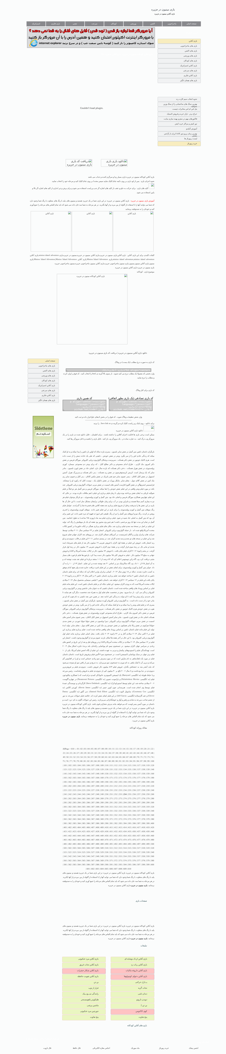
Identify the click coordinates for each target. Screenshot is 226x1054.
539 (148, 852)
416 (134, 827)
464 (79, 840)
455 (129, 836)
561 (65, 861)
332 (115, 811)
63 (113, 757)
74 (152, 757)
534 (125, 852)
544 (79, 856)
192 (115, 782)
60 (103, 757)
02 (82, 749)
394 (125, 823)
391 (111, 823)
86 (103, 761)
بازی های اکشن (191, 51)
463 (74, 840)
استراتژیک (36, 24)
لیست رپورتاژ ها (190, 138)
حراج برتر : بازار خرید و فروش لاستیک (182, 114)
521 (65, 852)
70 (138, 757)
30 (89, 753)
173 (120, 778)
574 (125, 861)
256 (134, 794)
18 (138, 749)
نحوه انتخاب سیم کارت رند (186, 99)
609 (125, 869)
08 (103, 749)
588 (97, 865)
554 (125, 856)
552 (115, 856)
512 (115, 848)
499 (148, 844)
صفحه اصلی (191, 24)
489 (102, 844)
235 (129, 790)
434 (125, 831)
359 (148, 815)
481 (65, 844)
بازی (153, 452)
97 (141, 761)
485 (83, 844)
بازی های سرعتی (190, 70)
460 (152, 836)
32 (96, 753)
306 (88, 807)
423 (74, 831)
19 (142, 749)
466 (88, 840)
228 (97, 790)
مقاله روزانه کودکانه (138, 728)
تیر (85, 514)
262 (70, 799)
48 (152, 753)
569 (102, 861)
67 (127, 757)
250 (106, 794)
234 (125, 790)
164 (79, 778)
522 (70, 852)
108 (97, 765)
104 (79, 765)
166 (88, 778)
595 (129, 865)
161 (65, 778)
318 (143, 807)
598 (143, 865)
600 (152, 865)
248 (97, 794)
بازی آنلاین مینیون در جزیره (164, 14)
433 (120, 831)
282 (70, 803)
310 (106, 807)
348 (97, 815)
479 (148, 840)
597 (138, 865)
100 (152, 761)
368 (97, 819)
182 (70, 782)
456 (134, 836)
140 (152, 769)
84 (95, 761)
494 (125, 844)
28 (82, 753)
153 (120, 774)
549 (102, 856)
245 (83, 794)
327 (92, 811)
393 (120, 823)
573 (120, 861)
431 (111, 831)
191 (111, 782)
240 (152, 790)
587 (92, 865)
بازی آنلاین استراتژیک (188, 65)
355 (129, 815)
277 (138, 799)
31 (92, 753)
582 (70, 865)
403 (74, 827)
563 (74, 861)
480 (152, 840)
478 (143, 840)
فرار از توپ (93, 988)
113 (120, 765)
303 (74, 807)
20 (145, 749)
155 (129, 774)
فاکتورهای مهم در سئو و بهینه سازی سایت (180, 119)
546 (88, 856)
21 (149, 749)
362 (70, 819)
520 (152, 848)
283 (74, 803)
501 (65, 848)
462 (70, 840)
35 (106, 753)
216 (134, 786)
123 (74, 769)
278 (143, 799)
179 (148, 778)
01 (78, 749)
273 (120, 799)
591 (111, 865)
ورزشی (133, 24)
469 (102, 840)
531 (111, 852)
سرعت (94, 24)
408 (97, 827)
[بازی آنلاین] (133, 251)
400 (152, 823)
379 (148, 819)
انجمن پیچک (193, 1048)
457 (138, 836)
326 (88, 811)
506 (88, 848)
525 (83, 852)
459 (148, 836)
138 (143, 769)
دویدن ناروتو (141, 999)
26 (74, 753)
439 (148, 831)
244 (79, 794)
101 (65, 765)
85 (99, 761)
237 (138, 790)
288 (97, 803)
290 (106, 803)
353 (120, 815)
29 (85, 753)
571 (111, 861)
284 (79, 803)
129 (102, 769)
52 (74, 757)
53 (78, 757)
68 (131, 757)
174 (125, 778)
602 (92, 869)
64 (117, 757)
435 (129, 831)
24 (67, 753)
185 (83, 782)
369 (102, 819)
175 (129, 778)
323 (74, 811)
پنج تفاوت (143, 1017)
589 (102, 865)
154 (125, 774)
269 (102, 799)
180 (152, 778)
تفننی (75, 24)
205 (83, 786)
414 (125, 827)
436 (134, 831)
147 (92, 774)
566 (88, 861)
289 (102, 803)
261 (65, 799)
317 (138, 807)
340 (152, 811)
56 (89, 757)
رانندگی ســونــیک (90, 993)
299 (148, 803)
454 (125, 836)
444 (79, 836)
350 (106, 815)
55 (85, 757)
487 (92, 844)
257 (138, 794)
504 (79, 848)
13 (120, 749)
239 (148, 790)
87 (106, 761)
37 (113, 753)
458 (143, 836)
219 (148, 786)
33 (99, 753)
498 (143, 844)
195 (129, 782)
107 (92, 765)
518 (143, 848)
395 (129, 823)
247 (92, 794)
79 (78, 761)
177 (138, 778)
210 (106, 786)
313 (120, 807)
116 (134, 765)
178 (143, 778)
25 (71, 753)
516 (134, 848)
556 (134, 856)
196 (134, 782)
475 (129, 840)
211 (111, 786)
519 (148, 848)
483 (74, 844)
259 (148, 794)
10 (110, 749)
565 (83, 861)
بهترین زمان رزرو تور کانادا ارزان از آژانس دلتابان (180, 134)
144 (79, 774)
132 (115, 769)
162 (70, 778)
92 (124, 761)
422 (70, 831)
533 (120, 852)
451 (111, 836)
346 (88, 815)
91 (120, 761)
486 (88, 844)
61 (106, 757)
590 (106, 865)
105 (83, 765)
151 (111, 774)
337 (138, 811)
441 (65, 836)
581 (65, 865)
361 (65, 819)
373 (120, 819)
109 (102, 765)
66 (124, 757)
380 (152, 819)
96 (138, 761)
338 (143, 811)
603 (97, 869)
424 (79, 831)
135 (129, 769)
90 (117, 761)
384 (79, 823)
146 (88, 774)
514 (125, 848)
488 (97, 844)
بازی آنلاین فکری (190, 75)
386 (88, 823)
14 (124, 749)
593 (120, 865)
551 (111, 856)
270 (106, 799)
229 (102, 790)
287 (92, 803)
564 (79, 861)
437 (138, 831)
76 (67, 761)
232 (115, 790)
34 (103, 753)
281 (65, 803)
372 (115, 819)
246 (88, 794)
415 (129, 827)
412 (115, 827)
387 (92, 823)
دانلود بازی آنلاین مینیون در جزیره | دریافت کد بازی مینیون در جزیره (118, 353)
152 (115, 774)
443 (74, 836)
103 (74, 765)
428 (97, 831)
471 (111, 840)
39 (120, 753)
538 (143, 852)
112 (115, 765)
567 (92, 861)
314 (125, 807)
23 (64, 753)
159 (148, 774)
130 (106, 769)
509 (102, 848)
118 (143, 765)
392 (115, 823)
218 (143, 786)
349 (102, 815)
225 (83, 790)
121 (65, 769)
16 (131, 749)
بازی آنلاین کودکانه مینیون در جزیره (77, 704)
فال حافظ (77, 1048)
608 (120, 869)
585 (83, 865)
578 (143, 861)
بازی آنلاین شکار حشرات (88, 970)
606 (111, 869)
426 (88, 831)
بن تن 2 (144, 1005)
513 (120, 848)
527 (92, 852)
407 (92, 827)
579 (148, 861)
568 (97, 861)
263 (74, 799)
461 (65, 840)
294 (125, 803)
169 (102, 778)
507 (92, 848)
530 (106, 852)
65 (120, 757)
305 (83, 807)
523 (74, 852)
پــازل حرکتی (141, 982)
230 (106, 790)
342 (70, 815)
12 (117, 749)
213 (120, 786)
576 (134, 861)
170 (106, 778)
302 (70, 807)
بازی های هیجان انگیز (188, 80)
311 (111, 807)
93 (127, 761)
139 (148, 769)
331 (111, 811)
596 (134, 865)
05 (92, 749)
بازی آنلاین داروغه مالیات (136, 970)
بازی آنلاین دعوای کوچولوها (135, 976)
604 (102, 869)
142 (70, 774)
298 (143, 803)
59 (99, 757)
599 (148, 865)
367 (92, 819)
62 (110, 757)
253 (120, 794)
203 (74, 786)
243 (74, 794)
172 (115, 778)
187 (92, 782)
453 (120, 836)
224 (79, 790)
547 (92, 856)
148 (97, 774)
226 (88, 790)
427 (92, 831)
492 (115, 844)
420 (152, 827)
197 (138, 782)
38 (117, 753)
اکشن (152, 24)
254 (125, 794)
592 (115, 865)
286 (88, 803)
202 (70, 786)
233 (120, 790)
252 (115, 794)
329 (102, 811)
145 (83, 774)
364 (79, 819)
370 (106, 819)
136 (134, 769)
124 (79, 769)
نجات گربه (142, 988)
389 (102, 823)
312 (115, 807)
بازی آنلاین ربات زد (139, 964)
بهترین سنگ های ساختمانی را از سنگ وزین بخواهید (180, 105)
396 (134, 823)
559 (148, 856)
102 (70, 765)
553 (120, 856)
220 (152, 786)
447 (92, 836)
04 (89, 749)
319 (148, 807)
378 (143, 819)
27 (78, 753)
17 (134, 749)
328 (97, 811)
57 (92, 757)
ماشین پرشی (93, 1005)
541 (65, 856)
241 (65, 794)
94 (131, 761)
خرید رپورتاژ (192, 143)
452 (115, 836)
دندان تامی (142, 993)
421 (65, 831)
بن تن (96, 982)
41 (127, 753)
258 (143, 794)
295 (129, 803)
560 (152, 856)
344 (79, 815)
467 (92, 840)
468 (97, 840)
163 (74, 778)
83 (92, 761)
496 (134, 844)
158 (143, 774)
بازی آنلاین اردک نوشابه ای (135, 959)
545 (83, 856)
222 (70, 790)
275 (129, 799)
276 (134, 799)
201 (65, 786)
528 (97, 852)
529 (102, 852)
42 (131, 753)
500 (152, 844)
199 (148, 782)
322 (70, 811)
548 (97, 856)
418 (143, 827)
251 (111, 794)
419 (148, 827)
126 (88, 769)
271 (111, 799)
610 (129, 869)
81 (85, 761)
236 (134, 790)
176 (134, 778)
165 (83, 778)
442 (70, 836)
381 (65, 823)
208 (97, 786)
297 (138, 803)
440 (152, 831)
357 (138, 815)
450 (106, 836)
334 (125, 811)
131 (111, 769)
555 (129, 856)
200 (152, 782)
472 (115, 840)
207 (92, 786)
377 (138, 819)
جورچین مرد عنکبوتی (89, 1011)
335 (129, 811)
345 (83, 815)
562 (70, 861)
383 (74, 823)
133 (120, 769)
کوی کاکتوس (141, 1011)
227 (92, 790)
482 (70, 844)
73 (149, 757)
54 (82, 757)
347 (92, 815)
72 (145, 757)
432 (115, 831)
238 (143, 790)
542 (70, 856)
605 (106, 869)
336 (134, 811)
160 (152, 774)
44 (138, 753)
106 (88, 765)
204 (79, 786)
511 (111, 848)
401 (65, 827)
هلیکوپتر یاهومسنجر (90, 999)
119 (148, 765)
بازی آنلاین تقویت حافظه (88, 976)
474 (125, 840)
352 (115, 815)
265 (83, 799)
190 (106, 782)
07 (99, 749)
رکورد (76, 481)
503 (74, 848)
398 (143, 823)
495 (129, 844)
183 (74, 782)
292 (115, 803)
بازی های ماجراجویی (188, 46)
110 (106, 765)
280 (152, 799)
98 (145, 761)
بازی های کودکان (190, 61)
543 (74, 856)
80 (81, 761)
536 (134, 852)
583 (74, 865)
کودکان (114, 24)
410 (106, 827)
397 (138, 823)
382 (70, 823)
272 (115, 799)
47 (149, 753)
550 (106, 856)
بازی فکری (55, 24)
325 (83, 811)
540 (152, 852)
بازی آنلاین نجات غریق (89, 964)
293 (120, 803)
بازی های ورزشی (190, 56)
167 (92, 778)
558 (143, 856)
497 (138, 844)
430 (106, 831)
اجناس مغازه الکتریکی (101, 1048)
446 (88, 836)
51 (71, 757)
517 (138, 848)
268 (97, 799)
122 (70, 769)
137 (138, 769)
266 (88, 799)
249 (102, 794)
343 (74, 815)
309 (102, 807)
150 (106, 774)
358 (143, 815)
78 (74, 761)
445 (83, 836)
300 (152, 803)
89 (113, 761)
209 (102, 786)
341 (65, 815)
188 (97, 782)
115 (129, 765)
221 (65, 790)
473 (120, 840)
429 (102, 831)
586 (88, 865)
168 (97, 778)
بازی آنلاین (193, 41)
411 (111, 827)
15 (127, 749)
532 (115, 852)
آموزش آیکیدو (191, 129)
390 (106, 823)
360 (152, 815)
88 (110, 761)
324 (79, 811)
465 (83, 840)
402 (70, 827)
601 (88, 869)
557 (138, 856)
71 (142, 757)
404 (79, 827)
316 (134, 807)
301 (65, 807)
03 (85, 749)
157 (138, 774)
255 (129, 794)
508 (97, 848)
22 (152, 749)
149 (102, 774)
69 (134, 757)
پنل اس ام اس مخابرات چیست (184, 109)
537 (138, 852)
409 (102, 827)
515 (129, 848)
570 (106, 861)
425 (83, 831)
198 (143, 782)
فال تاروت (47, 1048)
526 (88, 852)
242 (70, 794)
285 (83, 803)
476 (134, 840)
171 (111, 778)
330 (106, 811)
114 (125, 765)
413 (120, 827)
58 (96, 757)
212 (115, 786)
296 (134, 803)
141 (65, 774)
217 (138, 786)
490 (106, 844)
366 (88, 819)
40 (124, 753)
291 (111, 803)
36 (110, 753)
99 (148, 761)
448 (97, 836)
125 (83, 769)
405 (83, 827)
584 (79, 865)
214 (125, 786)
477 (138, 840)
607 (115, 869)
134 (125, 769)
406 (88, 827)
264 (79, 799)
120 (152, 765)
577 (138, 861)
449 (102, 836)
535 (129, 852)
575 (129, 861)
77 (71, 761)
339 (148, 811)
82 (88, 761)
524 (79, 852)
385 (83, 823)
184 (79, 782)
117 (138, 765)
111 (111, 765)
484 (79, 844)
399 (148, 823)
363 (74, 819)
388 (97, 823)
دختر (123, 468)
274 (125, 799)
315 (129, 807)
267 (92, 799)
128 (97, 769)
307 (92, 807)
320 (152, 807)
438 (143, 831)
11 (113, 749)
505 (83, 848)
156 (134, 774)
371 (111, 819)
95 (134, 761)
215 (129, 786)
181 (65, 782)
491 (111, 844)
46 (145, 753)
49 (64, 757)
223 (74, 790)
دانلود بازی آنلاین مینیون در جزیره (129, 431)
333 (120, 811)
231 (111, 790)
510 (106, 848)
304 (79, 807)
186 (88, 782)
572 (115, 861)
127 (92, 769)
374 (125, 819)
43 (134, 753)
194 (125, 782)
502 (70, 848)
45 (142, 753)
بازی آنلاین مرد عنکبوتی (88, 959)
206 (88, 786)
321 (65, 811)
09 (106, 749)
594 (125, 865)
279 (148, 799)
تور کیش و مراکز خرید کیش (186, 124)
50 (67, 757)
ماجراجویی (172, 24)
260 (152, 794)
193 (120, 782)
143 (74, 774)
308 (97, 807)
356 (134, 815)
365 (83, 819)
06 (96, 749)
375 (129, 819)
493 (120, 844)
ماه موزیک (135, 1048)
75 (64, 761)
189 (102, 782)
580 (152, 861)
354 (125, 815)
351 (111, 815)
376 (134, 819)
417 (138, 827)
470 (106, 840)
